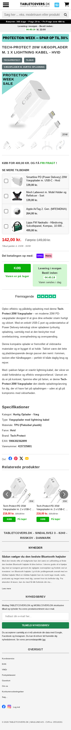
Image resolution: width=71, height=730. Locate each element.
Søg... (4, 697)
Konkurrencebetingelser (13, 691)
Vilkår (4, 669)
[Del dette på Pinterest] (16, 459)
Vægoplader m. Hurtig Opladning (24, 67)
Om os (5, 686)
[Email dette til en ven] (27, 459)
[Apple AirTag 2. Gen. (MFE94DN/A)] (17, 211)
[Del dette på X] (21, 459)
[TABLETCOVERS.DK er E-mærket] (56, 6)
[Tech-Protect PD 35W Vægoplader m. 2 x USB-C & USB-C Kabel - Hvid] (52, 489)
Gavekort (6, 680)
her (43, 639)
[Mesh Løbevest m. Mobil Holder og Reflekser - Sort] (17, 196)
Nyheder (36, 547)
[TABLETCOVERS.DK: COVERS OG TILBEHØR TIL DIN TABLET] (35, 4)
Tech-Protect (12, 60)
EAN (4, 664)
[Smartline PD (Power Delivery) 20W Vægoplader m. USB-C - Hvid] (17, 181)
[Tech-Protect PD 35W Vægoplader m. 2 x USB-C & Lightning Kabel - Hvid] (19, 489)
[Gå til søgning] (65, 14)
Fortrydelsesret (8, 675)
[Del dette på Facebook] (10, 459)
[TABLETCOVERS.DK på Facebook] (4, 708)
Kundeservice (8, 658)
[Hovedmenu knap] (6, 5)
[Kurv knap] (66, 4)
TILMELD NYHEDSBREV (35, 625)
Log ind (16, 707)
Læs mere (6, 588)
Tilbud (30, 60)
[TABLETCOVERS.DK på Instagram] (9, 708)
